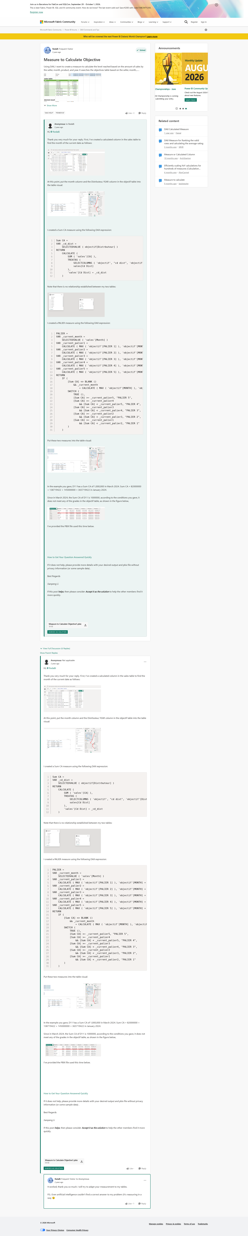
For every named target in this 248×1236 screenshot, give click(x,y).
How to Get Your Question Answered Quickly (69, 557)
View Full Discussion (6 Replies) (56, 648)
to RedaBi (70, 124)
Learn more (152, 36)
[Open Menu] (206, 30)
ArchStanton (185, 158)
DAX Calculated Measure (176, 129)
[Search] (186, 22)
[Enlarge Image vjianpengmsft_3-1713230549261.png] (76, 305)
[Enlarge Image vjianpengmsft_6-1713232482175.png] (76, 203)
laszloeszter (184, 183)
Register (194, 22)
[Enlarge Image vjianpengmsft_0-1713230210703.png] (76, 162)
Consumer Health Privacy (77, 1230)
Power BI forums (71, 30)
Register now (36, 11)
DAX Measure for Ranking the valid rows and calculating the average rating (183, 142)
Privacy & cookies (173, 1224)
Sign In (204, 22)
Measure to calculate (174, 179)
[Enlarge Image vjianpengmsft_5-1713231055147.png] (76, 513)
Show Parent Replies (49, 652)
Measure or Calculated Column (179, 154)
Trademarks (203, 1224)
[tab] (180, 108)
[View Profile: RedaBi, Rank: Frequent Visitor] (47, 50)
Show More (52, 105)
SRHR (181, 147)
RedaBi (55, 48)
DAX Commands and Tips (89, 30)
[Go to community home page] (57, 22)
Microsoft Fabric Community (51, 30)
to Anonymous (82, 1179)
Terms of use (189, 1224)
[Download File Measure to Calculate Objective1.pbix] (85, 625)
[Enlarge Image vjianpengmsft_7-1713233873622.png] (76, 459)
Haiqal (178, 133)
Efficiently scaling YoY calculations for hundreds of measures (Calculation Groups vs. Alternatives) (182, 167)
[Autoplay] (176, 108)
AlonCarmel (184, 172)
